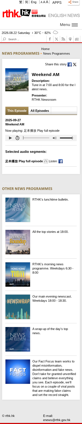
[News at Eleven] (41, 350)
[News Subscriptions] (77, 39)
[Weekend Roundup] (41, 253)
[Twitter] (56, 39)
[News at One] (41, 221)
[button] (10, 138)
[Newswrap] (41, 318)
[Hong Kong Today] (41, 285)
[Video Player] (41, 138)
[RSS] (63, 39)
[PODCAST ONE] (70, 39)
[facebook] (50, 39)
